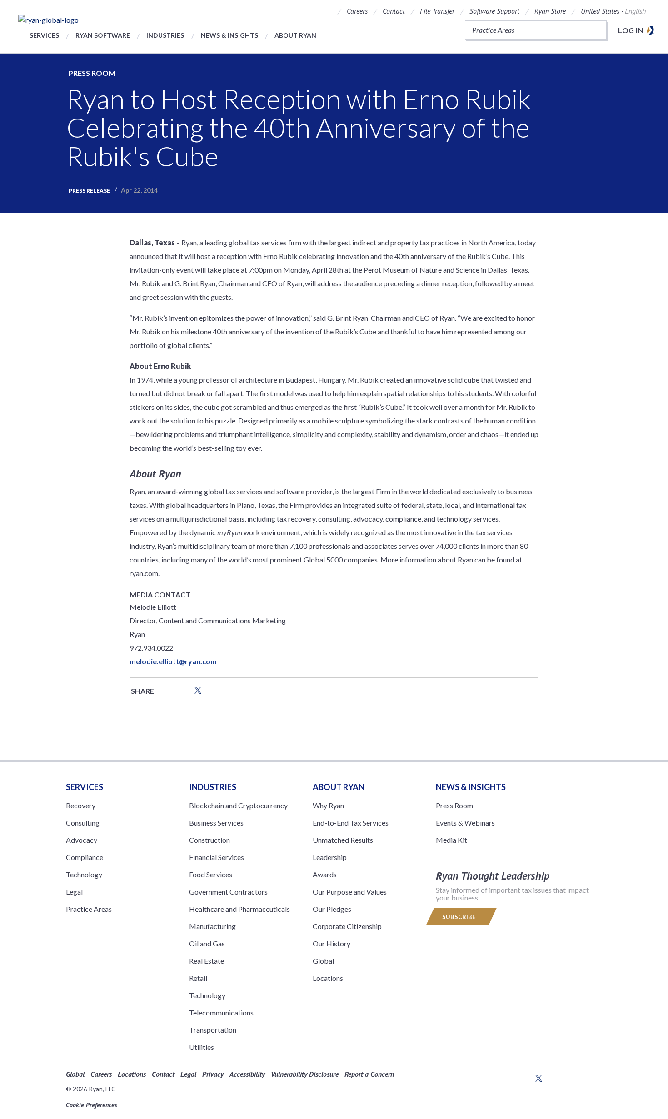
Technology (84, 874)
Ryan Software (102, 35)
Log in (630, 30)
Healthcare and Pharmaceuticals (239, 909)
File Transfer (437, 10)
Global (323, 960)
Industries (165, 35)
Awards (325, 874)
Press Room (92, 73)
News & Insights (229, 35)
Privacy (213, 1074)
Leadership (330, 857)
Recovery (80, 805)
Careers (357, 10)
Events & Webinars (465, 822)
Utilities (201, 1047)
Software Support (494, 10)
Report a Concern (369, 1074)
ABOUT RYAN (338, 787)
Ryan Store (550, 10)
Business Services (216, 822)
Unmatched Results (343, 840)
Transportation (212, 1029)
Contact (394, 10)
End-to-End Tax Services (351, 822)
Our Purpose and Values (350, 891)
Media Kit (451, 840)
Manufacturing (212, 926)
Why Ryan (328, 805)
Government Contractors (228, 891)
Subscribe (459, 916)
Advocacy (81, 840)
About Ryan (295, 35)
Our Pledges (332, 909)
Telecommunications (221, 1012)
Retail (198, 978)
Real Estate (206, 960)
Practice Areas (89, 909)
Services (44, 35)
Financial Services (216, 857)
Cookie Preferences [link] (91, 1105)
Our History (331, 943)
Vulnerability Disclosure (305, 1074)
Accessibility (247, 1074)
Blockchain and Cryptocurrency (238, 805)
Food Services (210, 874)
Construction (209, 840)
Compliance (84, 857)
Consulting (83, 822)
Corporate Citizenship (347, 926)
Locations (328, 978)
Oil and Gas (207, 943)
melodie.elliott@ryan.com (173, 661)
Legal (74, 891)
